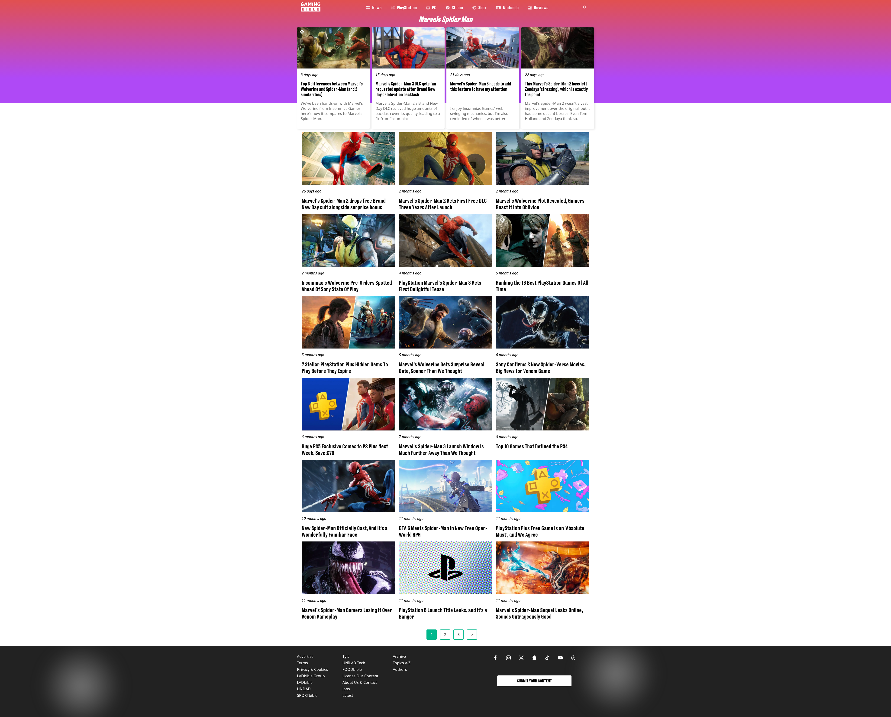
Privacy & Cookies (312, 669)
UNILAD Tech (353, 662)
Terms (302, 662)
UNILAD (304, 688)
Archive (399, 656)
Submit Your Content (534, 680)
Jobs (346, 688)
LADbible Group (311, 675)
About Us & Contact (359, 682)
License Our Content (360, 675)
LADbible (305, 682)
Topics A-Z (401, 662)
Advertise (305, 656)
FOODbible (352, 669)
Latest (347, 695)
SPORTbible (307, 695)
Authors (400, 669)
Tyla (345, 656)
